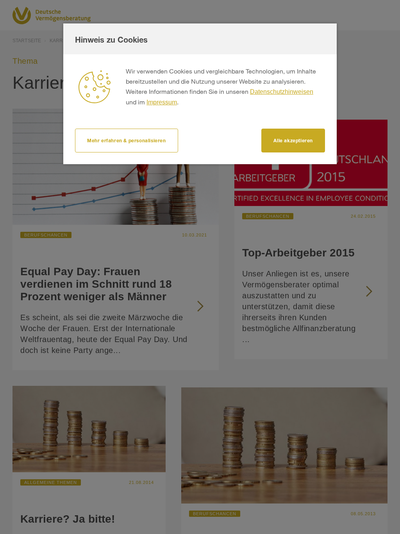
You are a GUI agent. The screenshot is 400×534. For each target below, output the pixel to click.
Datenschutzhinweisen (281, 91)
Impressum (161, 102)
